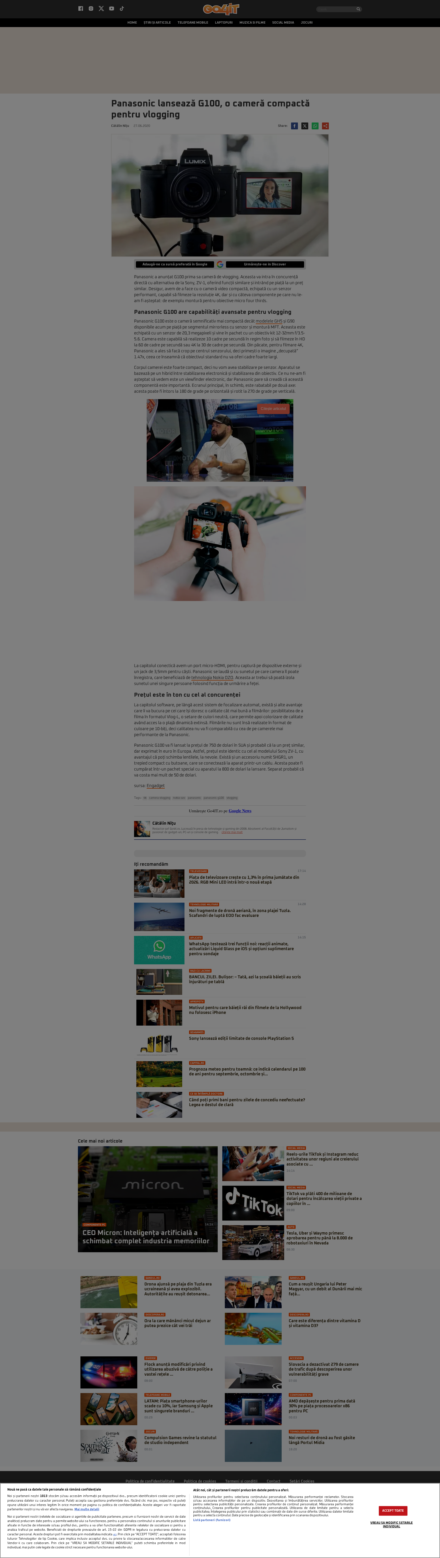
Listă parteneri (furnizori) (212, 1520)
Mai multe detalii (86, 1509)
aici (114, 1534)
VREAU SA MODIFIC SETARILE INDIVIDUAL (391, 1525)
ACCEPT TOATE (393, 1510)
